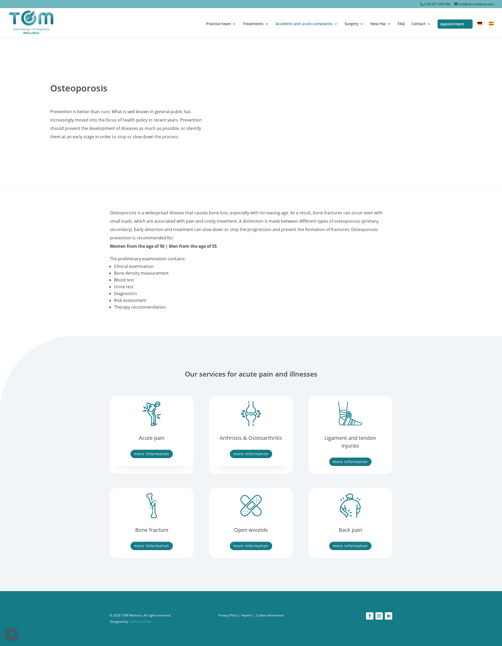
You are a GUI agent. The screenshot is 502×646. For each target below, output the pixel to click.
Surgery (351, 24)
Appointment (452, 23)
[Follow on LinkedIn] (388, 616)
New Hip (378, 24)
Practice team (218, 24)
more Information (151, 453)
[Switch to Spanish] (491, 29)
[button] (11, 634)
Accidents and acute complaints (304, 24)
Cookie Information (270, 615)
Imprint (246, 615)
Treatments (253, 24)
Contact (419, 24)
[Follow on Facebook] (369, 616)
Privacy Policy (228, 615)
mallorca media (139, 621)
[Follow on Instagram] (379, 616)
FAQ (401, 24)
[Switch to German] (479, 29)
